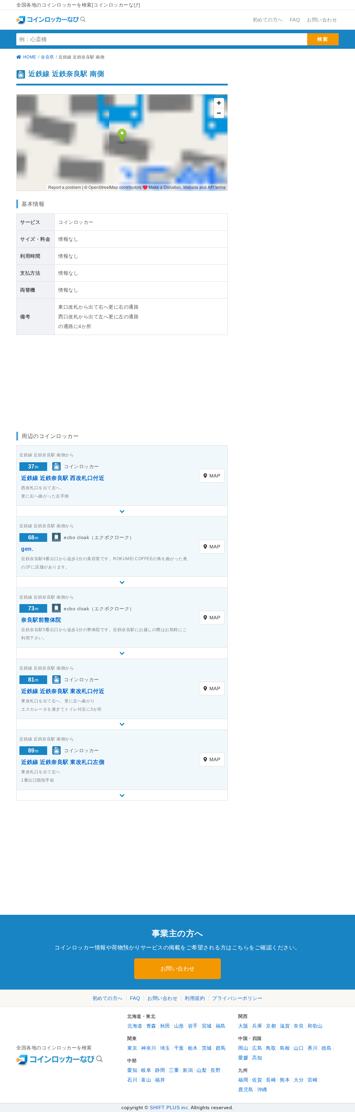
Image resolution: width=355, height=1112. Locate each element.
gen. (27, 549)
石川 (132, 1080)
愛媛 (243, 1057)
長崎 (271, 1080)
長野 (215, 1070)
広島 (257, 1048)
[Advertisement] (66, 381)
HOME (29, 57)
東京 (132, 1048)
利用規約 (195, 998)
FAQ (135, 998)
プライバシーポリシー (237, 998)
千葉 (179, 1048)
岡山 (243, 1048)
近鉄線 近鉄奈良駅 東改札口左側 (62, 762)
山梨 (202, 1070)
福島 (221, 1026)
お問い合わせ (178, 969)
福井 (160, 1080)
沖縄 (262, 1089)
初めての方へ (108, 998)
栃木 (193, 1048)
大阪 (243, 1026)
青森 (151, 1026)
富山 (146, 1080)
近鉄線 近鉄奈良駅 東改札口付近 (62, 691)
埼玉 (165, 1048)
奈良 (299, 1026)
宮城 (207, 1026)
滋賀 (285, 1026)
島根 (285, 1048)
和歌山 (315, 1026)
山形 (179, 1026)
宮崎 (313, 1080)
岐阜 (146, 1070)
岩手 (193, 1026)
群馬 (221, 1048)
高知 (257, 1057)
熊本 (285, 1080)
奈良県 (47, 57)
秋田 (165, 1026)
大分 (299, 1080)
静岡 (160, 1070)
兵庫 (257, 1026)
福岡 (243, 1080)
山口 (299, 1048)
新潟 (188, 1070)
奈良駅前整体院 (41, 620)
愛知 (132, 1070)
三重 (174, 1070)
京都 (271, 1026)
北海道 (134, 1026)
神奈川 (148, 1048)
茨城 (207, 1048)
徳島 (326, 1048)
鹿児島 (245, 1089)
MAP (214, 475)
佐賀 (257, 1080)
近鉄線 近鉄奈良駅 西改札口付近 (62, 478)
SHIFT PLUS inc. (170, 1107)
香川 (313, 1048)
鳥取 (271, 1048)
